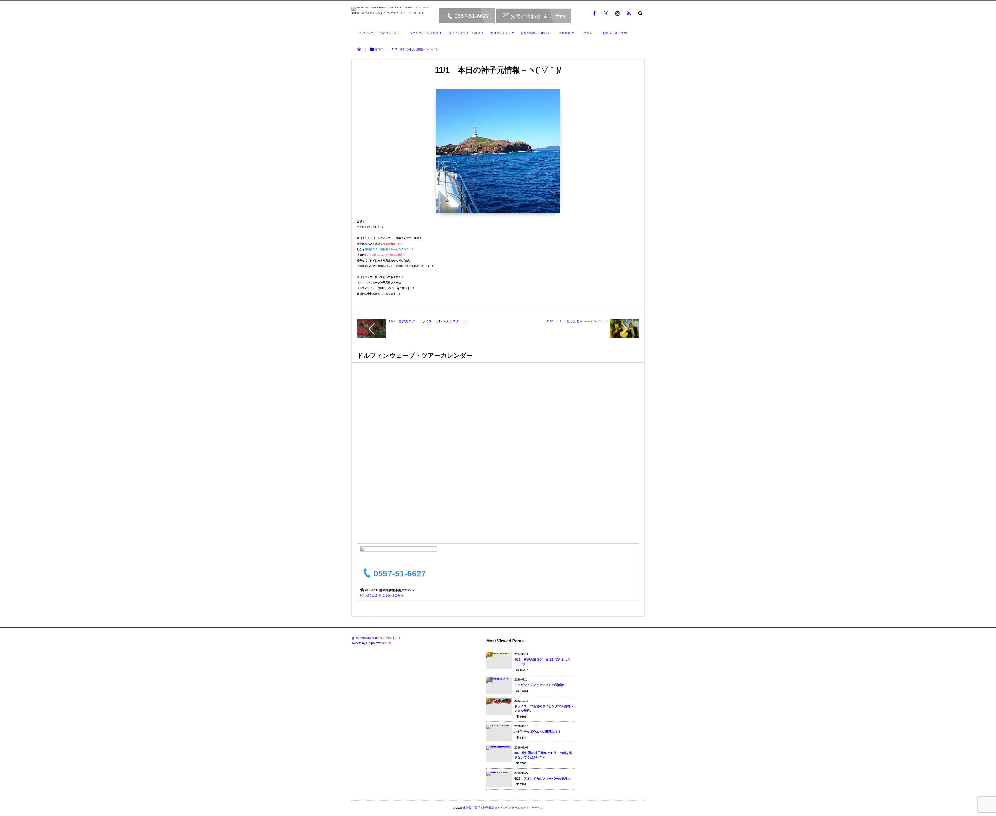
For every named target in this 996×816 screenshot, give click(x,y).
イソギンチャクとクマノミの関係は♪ (540, 685)
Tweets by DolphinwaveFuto (371, 643)
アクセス (586, 33)
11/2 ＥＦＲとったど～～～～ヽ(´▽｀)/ (577, 321)
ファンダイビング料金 (424, 33)
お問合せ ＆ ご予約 (615, 33)
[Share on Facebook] (594, 13)
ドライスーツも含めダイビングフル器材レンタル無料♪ (543, 708)
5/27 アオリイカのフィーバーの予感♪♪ (542, 778)
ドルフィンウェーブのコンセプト (378, 33)
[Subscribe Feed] (628, 13)
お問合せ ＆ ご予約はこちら (384, 595)
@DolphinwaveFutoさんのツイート (376, 638)
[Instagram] (617, 13)
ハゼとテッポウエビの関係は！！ (537, 731)
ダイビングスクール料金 (464, 33)
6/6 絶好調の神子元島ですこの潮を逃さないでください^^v (543, 755)
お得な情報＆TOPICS (535, 33)
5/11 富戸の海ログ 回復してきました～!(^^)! (542, 662)
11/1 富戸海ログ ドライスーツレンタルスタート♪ (428, 321)
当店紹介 (564, 33)
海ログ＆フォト (500, 33)
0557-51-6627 (471, 16)
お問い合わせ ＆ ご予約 (537, 16)
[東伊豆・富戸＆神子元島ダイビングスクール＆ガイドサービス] (389, 9)
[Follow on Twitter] (605, 13)
